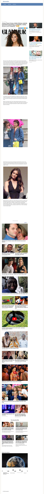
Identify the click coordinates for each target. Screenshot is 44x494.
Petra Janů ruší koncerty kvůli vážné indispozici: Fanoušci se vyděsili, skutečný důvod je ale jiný (7, 442)
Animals (5, 4)
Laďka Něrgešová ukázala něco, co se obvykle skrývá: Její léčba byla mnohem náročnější (8, 429)
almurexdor (6, 1)
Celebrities (9, 4)
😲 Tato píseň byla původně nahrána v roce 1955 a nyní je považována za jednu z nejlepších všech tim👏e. (35, 43)
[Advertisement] (22, 13)
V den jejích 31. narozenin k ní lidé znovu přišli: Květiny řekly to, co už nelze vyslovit (21, 442)
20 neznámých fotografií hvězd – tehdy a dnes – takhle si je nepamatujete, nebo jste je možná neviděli (35, 57)
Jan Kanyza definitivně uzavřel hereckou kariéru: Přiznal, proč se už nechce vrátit (21, 429)
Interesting (14, 4)
